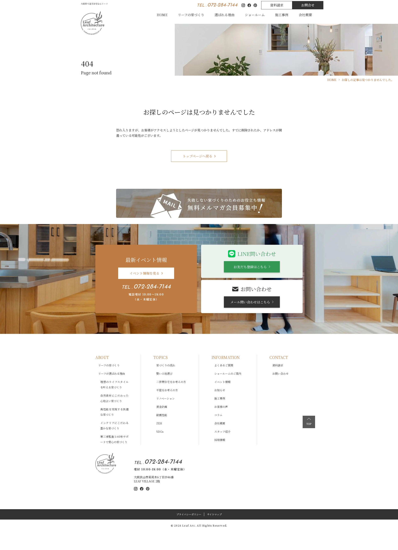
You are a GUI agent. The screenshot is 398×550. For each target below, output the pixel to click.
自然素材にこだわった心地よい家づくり (114, 398)
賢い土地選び (164, 374)
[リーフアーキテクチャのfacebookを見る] (141, 489)
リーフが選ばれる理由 (111, 374)
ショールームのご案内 (227, 374)
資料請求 (276, 5)
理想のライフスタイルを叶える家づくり (114, 384)
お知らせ (219, 390)
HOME (162, 14)
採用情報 (219, 440)
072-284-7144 (222, 5)
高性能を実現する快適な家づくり (114, 412)
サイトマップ (214, 514)
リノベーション (165, 398)
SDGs (160, 432)
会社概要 (305, 14)
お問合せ (307, 5)
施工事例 (281, 14)
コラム (218, 415)
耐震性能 (161, 415)
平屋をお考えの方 (167, 390)
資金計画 (161, 407)
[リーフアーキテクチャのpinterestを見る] (147, 489)
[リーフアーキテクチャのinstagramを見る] (135, 489)
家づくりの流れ (165, 365)
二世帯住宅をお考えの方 (171, 382)
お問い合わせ (280, 374)
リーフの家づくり (191, 14)
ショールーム (255, 14)
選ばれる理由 (224, 14)
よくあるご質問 (223, 365)
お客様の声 (221, 407)
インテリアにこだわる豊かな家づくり (114, 425)
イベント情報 (222, 382)
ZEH (159, 423)
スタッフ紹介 (222, 432)
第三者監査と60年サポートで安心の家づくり (114, 439)
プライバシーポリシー (188, 514)
